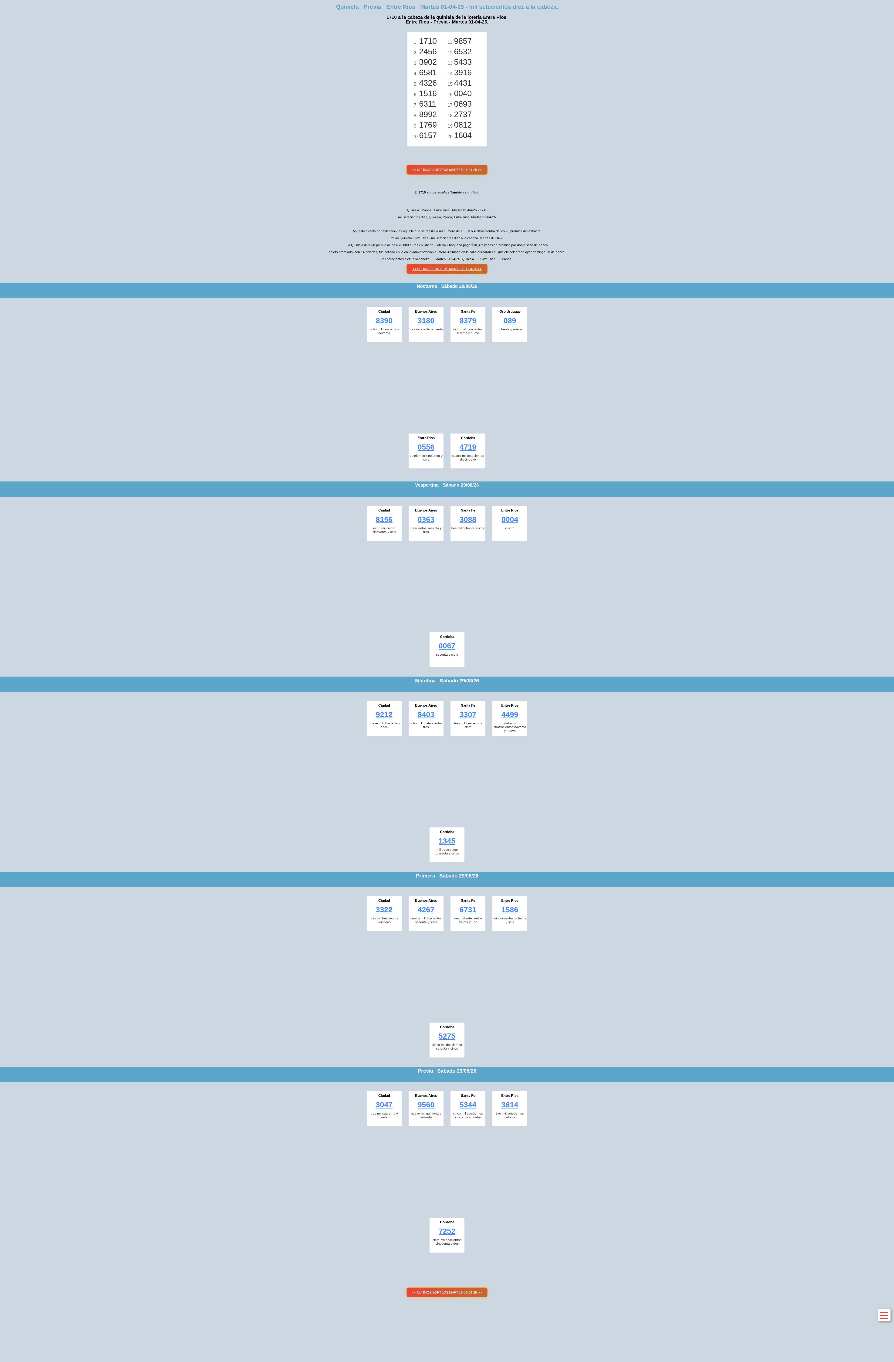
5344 (468, 1105)
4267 (426, 909)
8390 (384, 320)
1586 (509, 909)
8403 (426, 714)
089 (510, 320)
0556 (426, 447)
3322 (384, 909)
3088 (468, 519)
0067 (447, 646)
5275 (447, 1036)
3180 (426, 320)
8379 (468, 320)
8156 (384, 519)
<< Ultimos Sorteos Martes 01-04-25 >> (447, 170)
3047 (384, 1105)
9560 (426, 1105)
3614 (509, 1105)
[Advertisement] (447, 386)
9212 (384, 714)
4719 (468, 447)
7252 (447, 1231)
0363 (426, 519)
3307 (468, 714)
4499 (509, 714)
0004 (509, 519)
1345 (447, 841)
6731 (468, 909)
